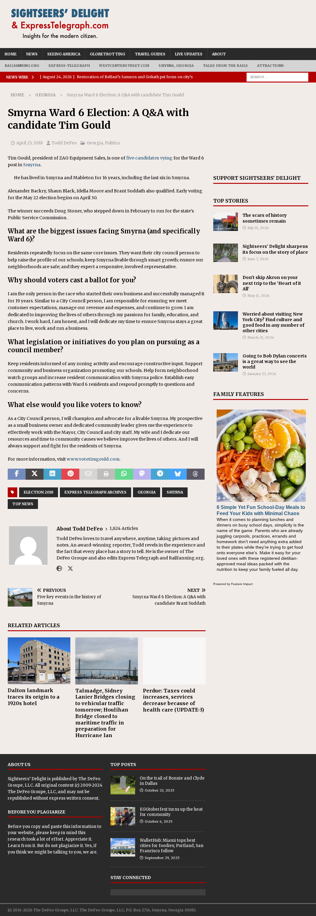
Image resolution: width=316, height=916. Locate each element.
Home (11, 54)
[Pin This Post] (70, 474)
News (32, 54)
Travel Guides (150, 54)
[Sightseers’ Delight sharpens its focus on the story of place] (225, 253)
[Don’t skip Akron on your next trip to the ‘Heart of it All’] (225, 284)
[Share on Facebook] (17, 474)
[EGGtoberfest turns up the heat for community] (122, 816)
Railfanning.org (22, 65)
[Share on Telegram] (160, 474)
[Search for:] (277, 76)
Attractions (270, 65)
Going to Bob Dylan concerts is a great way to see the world (275, 361)
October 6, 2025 (159, 821)
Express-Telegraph (69, 65)
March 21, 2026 (260, 337)
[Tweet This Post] (35, 474)
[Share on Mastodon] (142, 474)
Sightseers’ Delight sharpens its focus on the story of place (275, 249)
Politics (112, 143)
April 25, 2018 (29, 143)
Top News (22, 504)
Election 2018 (38, 492)
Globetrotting (107, 54)
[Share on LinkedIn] (52, 474)
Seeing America (63, 54)
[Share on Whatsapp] (124, 474)
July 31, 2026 (258, 228)
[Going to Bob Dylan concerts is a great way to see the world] (225, 362)
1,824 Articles (124, 528)
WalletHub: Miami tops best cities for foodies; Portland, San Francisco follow (171, 845)
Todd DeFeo (64, 143)
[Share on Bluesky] (178, 474)
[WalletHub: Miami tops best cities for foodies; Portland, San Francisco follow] (122, 847)
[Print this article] (106, 474)
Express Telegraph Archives (95, 492)
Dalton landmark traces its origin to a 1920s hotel (34, 696)
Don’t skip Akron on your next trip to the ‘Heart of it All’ (272, 283)
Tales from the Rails (225, 65)
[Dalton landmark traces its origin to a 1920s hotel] (39, 660)
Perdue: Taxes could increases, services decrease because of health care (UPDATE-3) (173, 700)
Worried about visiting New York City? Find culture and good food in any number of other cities (273, 322)
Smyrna (31, 164)
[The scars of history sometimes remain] (225, 221)
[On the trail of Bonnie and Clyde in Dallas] (122, 785)
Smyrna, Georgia (176, 65)
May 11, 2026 (258, 295)
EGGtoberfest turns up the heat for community (171, 812)
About (219, 54)
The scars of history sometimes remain (265, 218)
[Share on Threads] (196, 474)
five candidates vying (149, 158)
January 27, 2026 (261, 374)
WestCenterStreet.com (124, 65)
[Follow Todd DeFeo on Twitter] (68, 568)
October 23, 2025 (159, 790)
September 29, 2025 (162, 858)
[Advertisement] (260, 128)
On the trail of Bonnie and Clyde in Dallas (172, 781)
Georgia (95, 143)
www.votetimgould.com (93, 459)
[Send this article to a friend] (88, 474)
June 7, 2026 (257, 259)
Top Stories (230, 201)
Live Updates (188, 54)
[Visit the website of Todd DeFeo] (59, 568)
